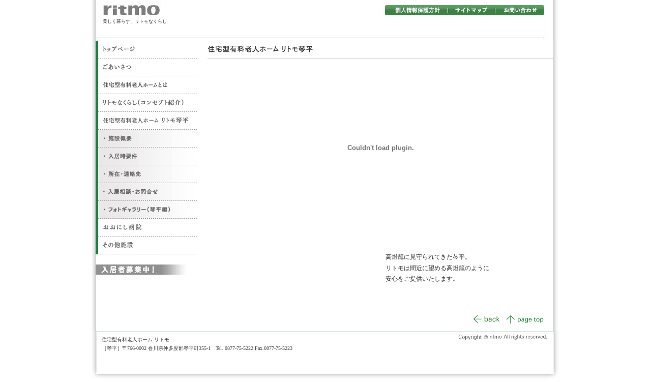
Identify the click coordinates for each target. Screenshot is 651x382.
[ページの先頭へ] (525, 321)
